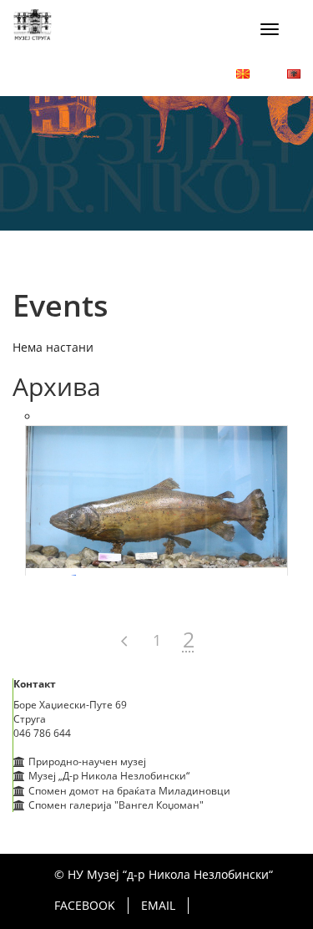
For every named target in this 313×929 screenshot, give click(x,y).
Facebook (84, 905)
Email (158, 905)
